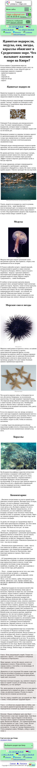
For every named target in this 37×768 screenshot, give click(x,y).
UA (26, 30)
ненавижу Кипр (6, 740)
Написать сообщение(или (14, 22)
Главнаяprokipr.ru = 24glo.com (18, 3)
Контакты (23, 763)
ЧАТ (33, 765)
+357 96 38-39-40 (16, 15)
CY (16, 27)
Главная (12, 763)
